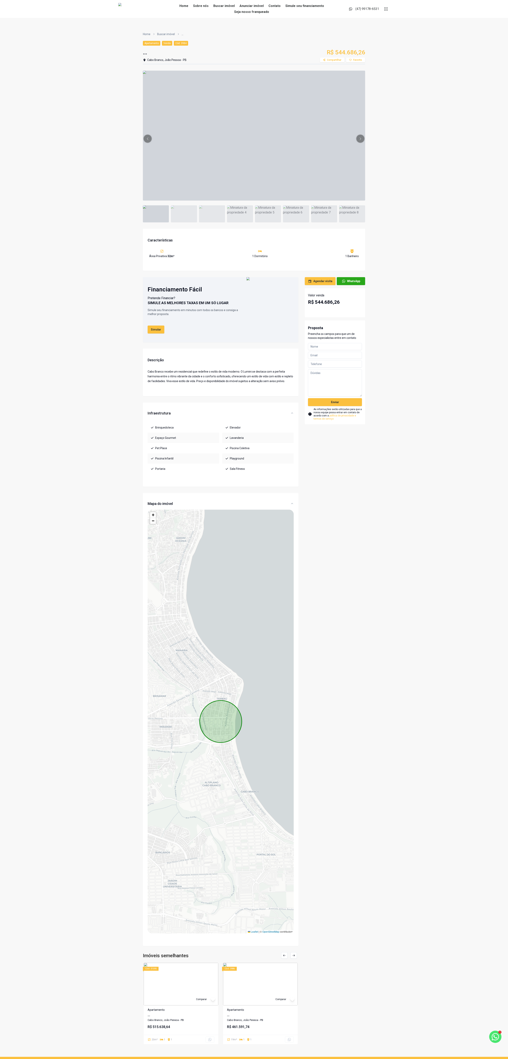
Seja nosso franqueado (251, 12)
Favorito (357, 60)
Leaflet (254, 931)
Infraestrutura (159, 413)
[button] (148, 139)
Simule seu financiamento (304, 6)
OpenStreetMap (270, 931)
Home (183, 6)
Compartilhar (334, 60)
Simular (156, 329)
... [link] (182, 34)
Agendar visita (322, 281)
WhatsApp (353, 281)
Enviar (335, 402)
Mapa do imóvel (160, 504)
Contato (274, 6)
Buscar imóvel (224, 6)
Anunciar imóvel (252, 6)
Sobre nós (201, 6)
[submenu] (386, 9)
